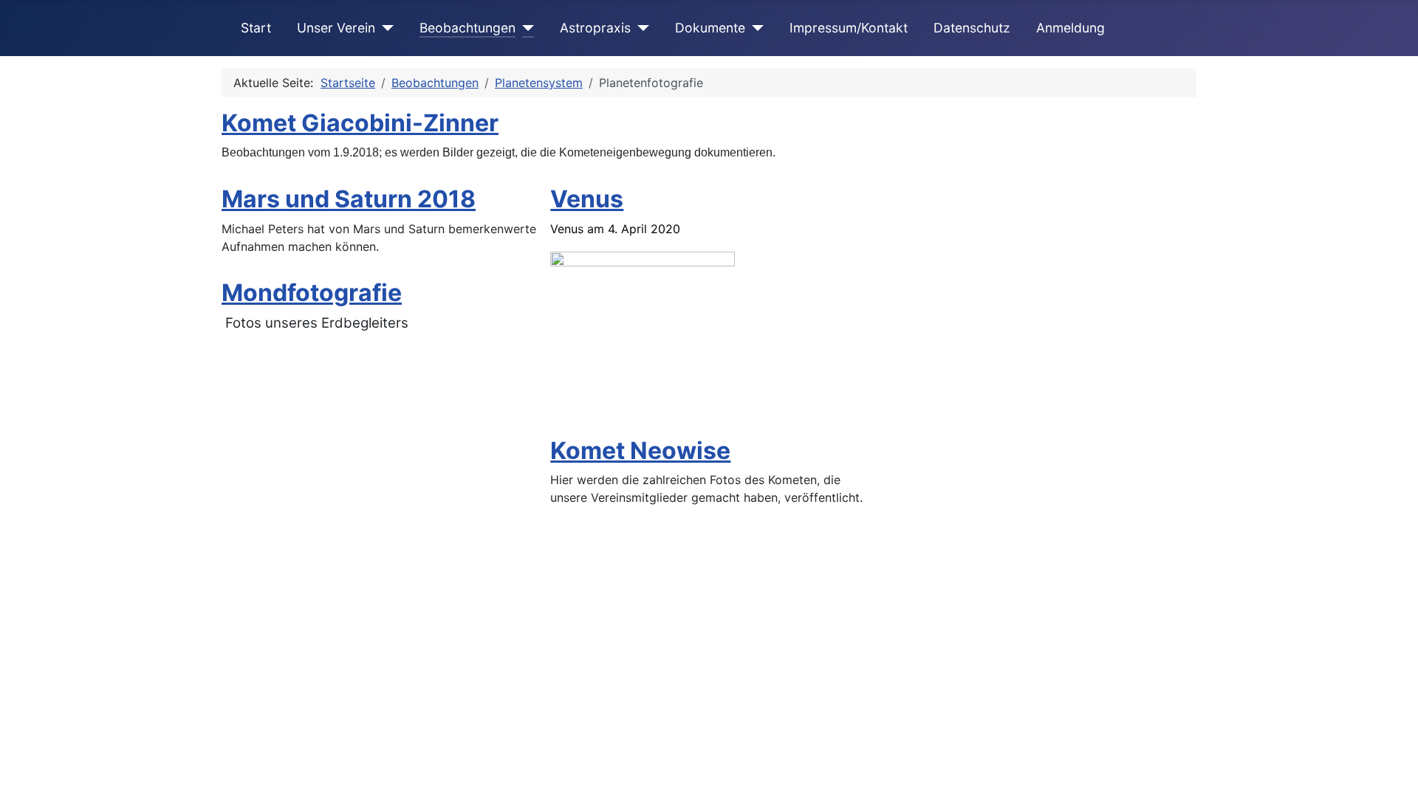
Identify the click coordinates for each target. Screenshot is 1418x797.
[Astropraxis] (640, 28)
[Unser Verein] (384, 28)
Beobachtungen (467, 27)
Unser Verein (336, 27)
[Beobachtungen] (525, 28)
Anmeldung (1070, 27)
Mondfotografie (312, 292)
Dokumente (710, 27)
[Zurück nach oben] (1392, 769)
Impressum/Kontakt (849, 27)
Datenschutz (972, 27)
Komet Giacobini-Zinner (360, 122)
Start (256, 27)
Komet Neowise (640, 450)
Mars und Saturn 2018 (349, 198)
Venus (586, 198)
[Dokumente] (754, 28)
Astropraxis (595, 27)
